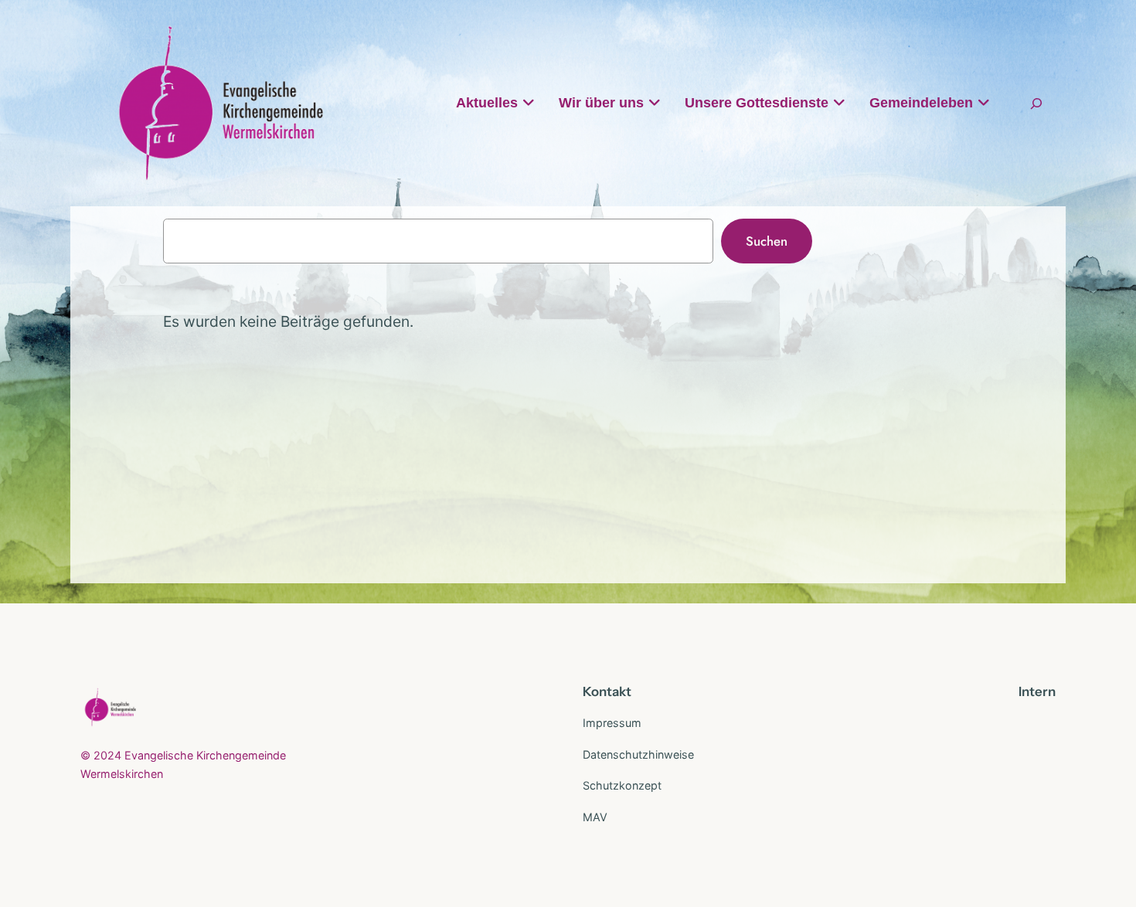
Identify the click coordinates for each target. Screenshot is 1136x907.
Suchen (766, 241)
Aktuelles (487, 102)
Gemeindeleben (921, 102)
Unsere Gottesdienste (756, 102)
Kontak (604, 691)
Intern (1037, 691)
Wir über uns (601, 102)
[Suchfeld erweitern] (1036, 103)
